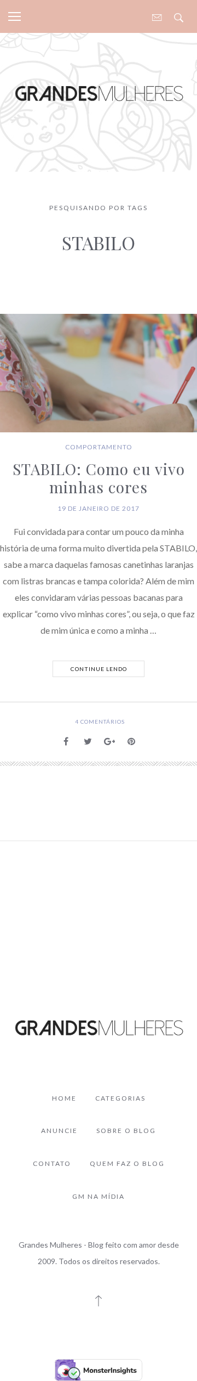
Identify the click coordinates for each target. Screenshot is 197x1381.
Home (64, 1098)
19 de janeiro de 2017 (98, 508)
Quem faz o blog (127, 1163)
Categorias (120, 1098)
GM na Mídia (98, 1196)
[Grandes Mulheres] (98, 93)
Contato (52, 1163)
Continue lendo (99, 669)
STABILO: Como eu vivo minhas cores (99, 478)
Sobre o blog (126, 1130)
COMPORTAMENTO (98, 447)
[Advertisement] (98, 904)
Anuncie (59, 1130)
